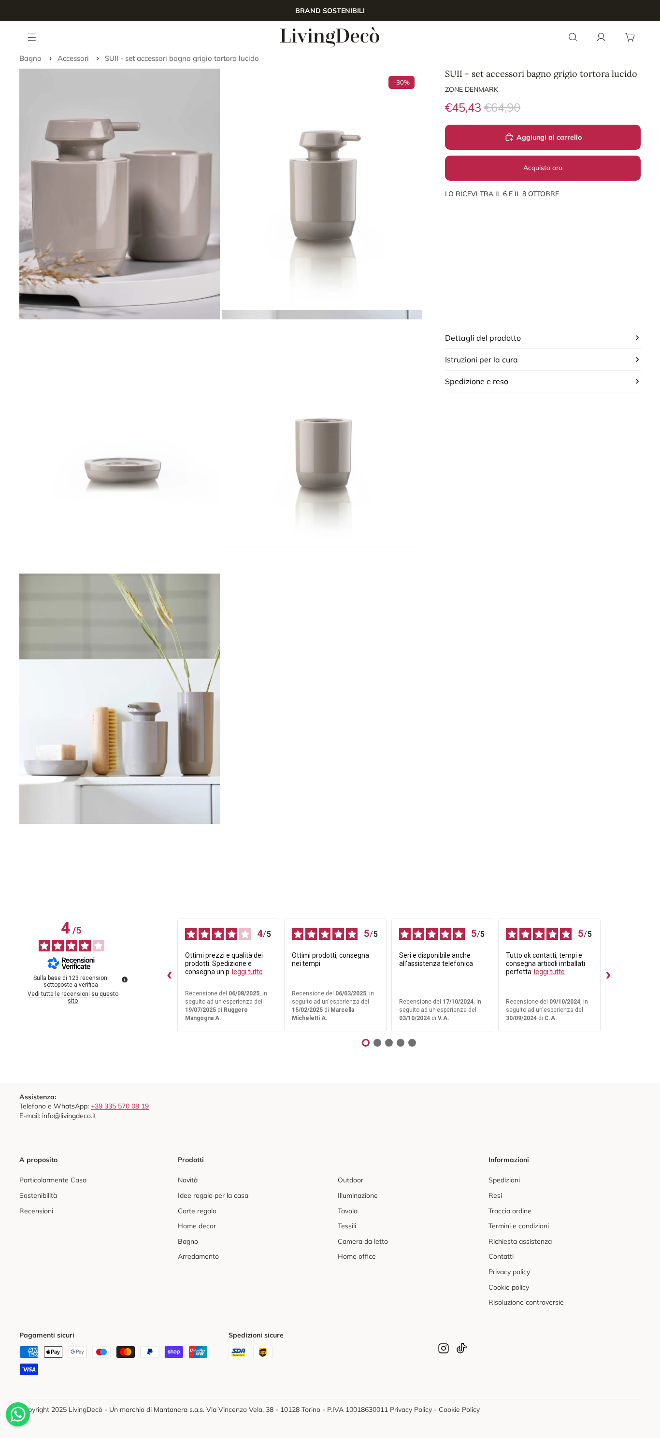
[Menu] (32, 37)
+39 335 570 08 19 (120, 1106)
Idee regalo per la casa (213, 1195)
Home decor (197, 1226)
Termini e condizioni (518, 1226)
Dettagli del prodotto (483, 338)
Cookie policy (508, 1287)
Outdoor (350, 1180)
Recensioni (36, 1211)
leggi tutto (247, 972)
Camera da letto (363, 1241)
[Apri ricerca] (573, 37)
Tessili (347, 1226)
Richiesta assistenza (520, 1241)
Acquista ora (542, 167)
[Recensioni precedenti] (169, 975)
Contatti (501, 1256)
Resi (495, 1195)
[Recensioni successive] (608, 975)
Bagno (30, 58)
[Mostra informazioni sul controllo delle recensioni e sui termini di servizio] (125, 979)
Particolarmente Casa (52, 1180)
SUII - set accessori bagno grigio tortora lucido (182, 58)
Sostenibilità (38, 1195)
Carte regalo (197, 1211)
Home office (357, 1256)
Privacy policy (509, 1271)
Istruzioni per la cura (481, 359)
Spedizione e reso (476, 381)
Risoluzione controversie (526, 1302)
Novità (188, 1180)
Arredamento (198, 1256)
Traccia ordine (509, 1211)
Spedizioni (504, 1180)
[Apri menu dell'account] (601, 37)
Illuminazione (358, 1195)
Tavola (348, 1211)
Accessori (73, 58)
